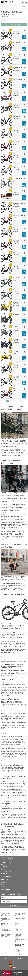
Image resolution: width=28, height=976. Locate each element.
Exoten (16, 924)
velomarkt (7, 449)
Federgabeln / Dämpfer (19, 938)
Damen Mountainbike (5, 918)
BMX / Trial (17, 926)
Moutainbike (4, 790)
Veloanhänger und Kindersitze (21, 939)
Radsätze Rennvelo (18, 936)
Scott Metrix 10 (16, 54)
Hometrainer (17, 950)
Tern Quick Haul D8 (17, 42)
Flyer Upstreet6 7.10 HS (18, 30)
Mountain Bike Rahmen (5, 919)
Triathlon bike (18, 914)
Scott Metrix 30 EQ (17, 178)
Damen (16, 915)
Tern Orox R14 (16, 104)
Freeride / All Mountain (5, 915)
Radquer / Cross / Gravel (20, 918)
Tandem (16, 925)
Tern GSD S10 (16, 92)
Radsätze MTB (18, 935)
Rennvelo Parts (18, 941)
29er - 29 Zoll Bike (4, 920)
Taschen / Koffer (18, 946)
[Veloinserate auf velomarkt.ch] (7, 2)
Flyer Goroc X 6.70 (17, 116)
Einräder (16, 931)
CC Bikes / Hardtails (5, 912)
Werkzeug (17, 949)
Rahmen (16, 917)
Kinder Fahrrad (4, 928)
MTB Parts (17, 940)
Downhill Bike (3, 914)
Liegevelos (17, 928)
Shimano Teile (18, 945)
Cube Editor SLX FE (17, 67)
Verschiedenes (18, 947)
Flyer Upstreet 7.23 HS (18, 129)
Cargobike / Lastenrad (5, 930)
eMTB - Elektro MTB (5, 938)
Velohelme (17, 951)
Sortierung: (4, 16)
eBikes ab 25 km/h (4, 936)
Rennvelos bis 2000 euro (20, 913)
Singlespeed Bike (4, 929)
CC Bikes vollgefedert (5, 913)
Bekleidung (17, 943)
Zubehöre (16, 586)
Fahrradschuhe (18, 952)
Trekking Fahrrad (4, 925)
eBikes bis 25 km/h (5, 935)
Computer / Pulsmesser (19, 944)
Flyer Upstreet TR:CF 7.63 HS (20, 277)
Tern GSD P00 (16, 302)
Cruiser (16, 930)
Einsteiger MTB (4, 917)
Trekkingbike (19, 807)
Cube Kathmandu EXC (18, 203)
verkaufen (18, 849)
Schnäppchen (3, 926)
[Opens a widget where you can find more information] (7, 973)
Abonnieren (14, 905)
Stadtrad (3, 924)
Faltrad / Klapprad (18, 929)
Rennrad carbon (18, 912)
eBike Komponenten (19, 954)
